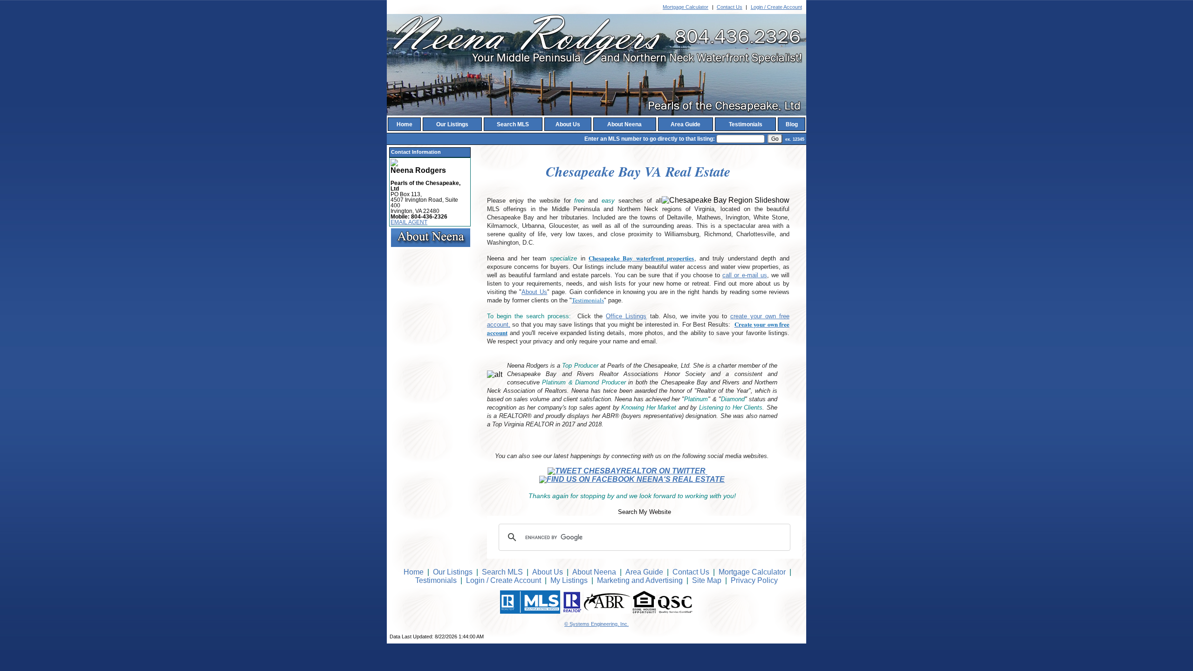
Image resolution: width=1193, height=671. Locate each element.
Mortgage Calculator (685, 7)
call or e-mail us (744, 275)
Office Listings (626, 316)
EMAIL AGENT (409, 222)
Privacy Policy (754, 580)
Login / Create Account (776, 7)
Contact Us (729, 7)
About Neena (624, 124)
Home (404, 124)
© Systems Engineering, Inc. (596, 624)
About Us (567, 124)
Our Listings (452, 124)
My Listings (569, 580)
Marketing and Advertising (640, 580)
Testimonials (745, 124)
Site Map (706, 580)
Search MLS (513, 124)
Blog (792, 124)
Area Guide (685, 124)
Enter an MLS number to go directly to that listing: (649, 139)
